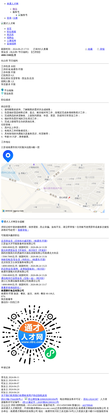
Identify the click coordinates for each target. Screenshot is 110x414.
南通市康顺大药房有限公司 (15, 271)
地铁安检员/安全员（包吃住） (23, 259)
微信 (15, 9)
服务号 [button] (16, 12)
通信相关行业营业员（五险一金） (22, 278)
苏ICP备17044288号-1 (12, 399)
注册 (15, 18)
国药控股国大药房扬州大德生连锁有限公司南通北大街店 (29, 253)
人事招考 (11, 40)
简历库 (10, 34)
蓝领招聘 (11, 44)
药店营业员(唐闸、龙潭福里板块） (23, 269)
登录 (9, 18)
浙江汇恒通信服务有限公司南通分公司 (20, 281)
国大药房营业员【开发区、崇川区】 (24, 250)
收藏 (90, 49)
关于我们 (5, 395)
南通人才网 (12, 3)
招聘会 (10, 37)
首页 (9, 28)
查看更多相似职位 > (11, 287)
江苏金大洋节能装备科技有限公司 (18, 243)
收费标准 (24, 395)
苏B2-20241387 (90, 399)
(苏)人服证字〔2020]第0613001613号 (40, 402)
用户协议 (33, 395)
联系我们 (14, 395)
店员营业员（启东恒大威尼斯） (24, 241)
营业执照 (5, 405)
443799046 (87, 405)
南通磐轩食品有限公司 (12, 290)
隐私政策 (42, 395)
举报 (102, 49)
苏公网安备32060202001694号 (43, 399)
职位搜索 (11, 31)
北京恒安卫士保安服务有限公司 (17, 262)
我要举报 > (23, 230)
